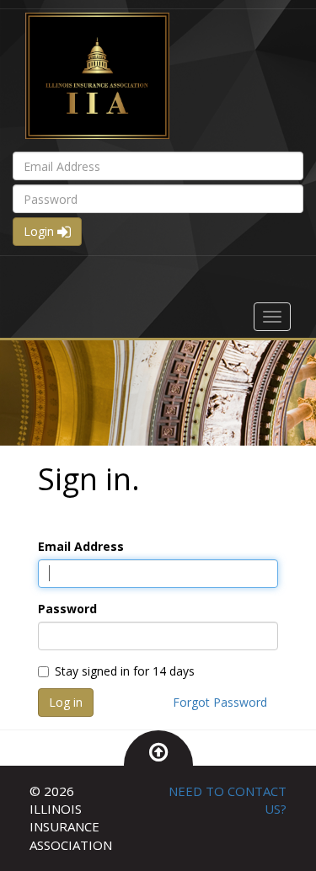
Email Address (81, 546)
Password (67, 609)
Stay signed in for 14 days (125, 671)
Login (40, 231)
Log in (66, 702)
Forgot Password (220, 702)
